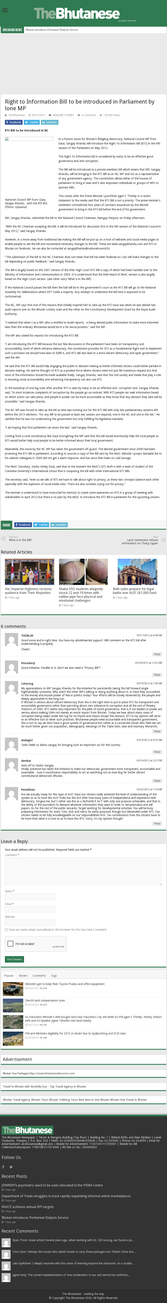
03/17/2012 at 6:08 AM (149, 635)
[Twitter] (12, 1167)
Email (9, 904)
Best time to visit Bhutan (94, 1099)
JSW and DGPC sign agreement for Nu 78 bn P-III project (59, 29)
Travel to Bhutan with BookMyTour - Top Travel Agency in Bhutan (44, 1086)
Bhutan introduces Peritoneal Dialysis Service (35, 1218)
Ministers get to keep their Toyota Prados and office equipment (64, 984)
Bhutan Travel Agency (16, 1099)
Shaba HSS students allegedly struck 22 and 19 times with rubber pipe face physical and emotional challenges (81, 594)
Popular (9, 975)
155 (45, 1025)
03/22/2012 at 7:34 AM (149, 789)
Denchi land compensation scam (45, 1000)
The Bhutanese (16, 115)
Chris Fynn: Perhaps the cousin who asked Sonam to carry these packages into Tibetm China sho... (74, 1251)
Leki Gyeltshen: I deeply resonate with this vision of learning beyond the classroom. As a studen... (73, 1263)
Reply (157, 654)
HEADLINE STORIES (63, 115)
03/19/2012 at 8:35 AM (149, 740)
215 (45, 1004)
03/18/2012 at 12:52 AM (148, 662)
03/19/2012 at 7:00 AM (149, 683)
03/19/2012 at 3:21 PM (149, 760)
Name (9, 891)
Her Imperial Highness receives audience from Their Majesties (28, 591)
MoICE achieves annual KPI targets (28, 1207)
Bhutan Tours (39, 1099)
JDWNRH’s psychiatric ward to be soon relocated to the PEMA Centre (52, 1185)
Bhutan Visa (117, 1099)
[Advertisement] (83, 63)
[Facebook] (5, 1167)
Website (10, 916)
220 (45, 988)
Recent (23, 975)
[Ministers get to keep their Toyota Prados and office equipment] (13, 989)
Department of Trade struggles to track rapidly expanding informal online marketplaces (66, 1196)
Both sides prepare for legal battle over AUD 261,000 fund (134, 591)
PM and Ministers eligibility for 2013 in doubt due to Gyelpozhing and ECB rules (75, 1033)
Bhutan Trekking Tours (63, 1099)
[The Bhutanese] (83, 13)
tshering (27, 683)
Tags (54, 975)
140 (45, 1037)
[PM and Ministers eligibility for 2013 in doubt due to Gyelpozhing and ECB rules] (13, 1038)
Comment (12, 855)
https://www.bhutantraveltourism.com (51, 1073)
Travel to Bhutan (136, 1099)
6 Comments (89, 115)
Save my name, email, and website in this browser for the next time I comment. (58, 929)
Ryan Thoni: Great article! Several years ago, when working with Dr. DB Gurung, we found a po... (73, 1240)
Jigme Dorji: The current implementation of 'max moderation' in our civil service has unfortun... (71, 1275)
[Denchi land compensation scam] (13, 1005)
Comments (39, 975)
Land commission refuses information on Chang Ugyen (140, 540)
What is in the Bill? (20, 539)
